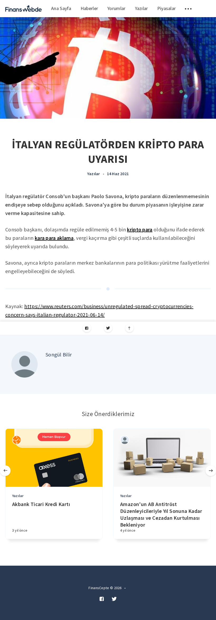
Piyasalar (166, 8)
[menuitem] (23, 8)
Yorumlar (116, 8)
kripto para (139, 229)
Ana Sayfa (61, 8)
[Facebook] (87, 328)
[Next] (210, 470)
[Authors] (16, 440)
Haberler (89, 8)
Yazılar (141, 8)
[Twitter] (108, 328)
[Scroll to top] (129, 328)
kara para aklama (54, 238)
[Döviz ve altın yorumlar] (23, 8)
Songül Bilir (59, 354)
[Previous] (5, 470)
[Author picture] (24, 364)
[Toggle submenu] (188, 8)
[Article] (54, 458)
